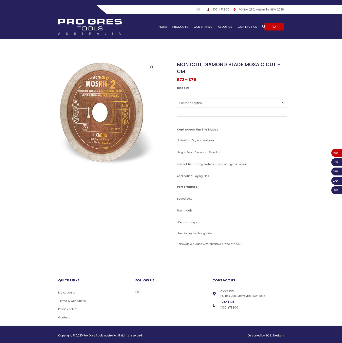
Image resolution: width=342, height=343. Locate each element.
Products (180, 27)
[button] (264, 26)
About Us (225, 27)
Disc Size (183, 88)
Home (163, 27)
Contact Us (247, 27)
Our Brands (203, 27)
